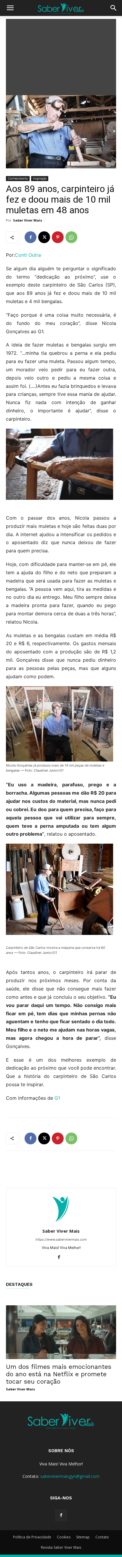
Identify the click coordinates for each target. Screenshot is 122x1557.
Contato (102, 1537)
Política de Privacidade (32, 1537)
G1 (57, 1098)
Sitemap (83, 1537)
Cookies (63, 1537)
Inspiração (39, 178)
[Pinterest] (58, 237)
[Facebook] (30, 237)
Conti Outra (28, 255)
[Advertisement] (61, 55)
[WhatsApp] (71, 237)
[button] (10, 8)
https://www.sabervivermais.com (61, 1239)
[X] (44, 237)
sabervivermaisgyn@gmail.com (69, 1476)
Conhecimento (18, 178)
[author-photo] (61, 1222)
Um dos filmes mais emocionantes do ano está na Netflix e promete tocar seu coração (58, 1374)
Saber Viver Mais (27, 220)
